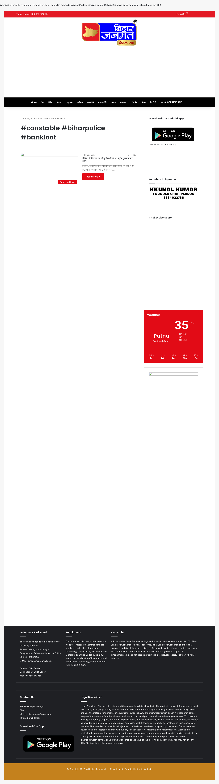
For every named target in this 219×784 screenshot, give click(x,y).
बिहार (59, 102)
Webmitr (148, 769)
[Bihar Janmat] (109, 32)
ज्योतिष (80, 102)
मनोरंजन (123, 102)
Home (25, 118)
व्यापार (113, 102)
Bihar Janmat (90, 155)
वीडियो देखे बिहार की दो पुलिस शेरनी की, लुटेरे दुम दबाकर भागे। (107, 159)
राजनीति (90, 102)
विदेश (50, 102)
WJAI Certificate (171, 102)
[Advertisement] (109, 70)
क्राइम (69, 102)
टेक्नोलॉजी (102, 102)
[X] (117, 664)
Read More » (93, 176)
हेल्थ (144, 102)
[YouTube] (121, 664)
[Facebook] (113, 664)
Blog (153, 102)
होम (35, 102)
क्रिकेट (135, 102)
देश (42, 102)
